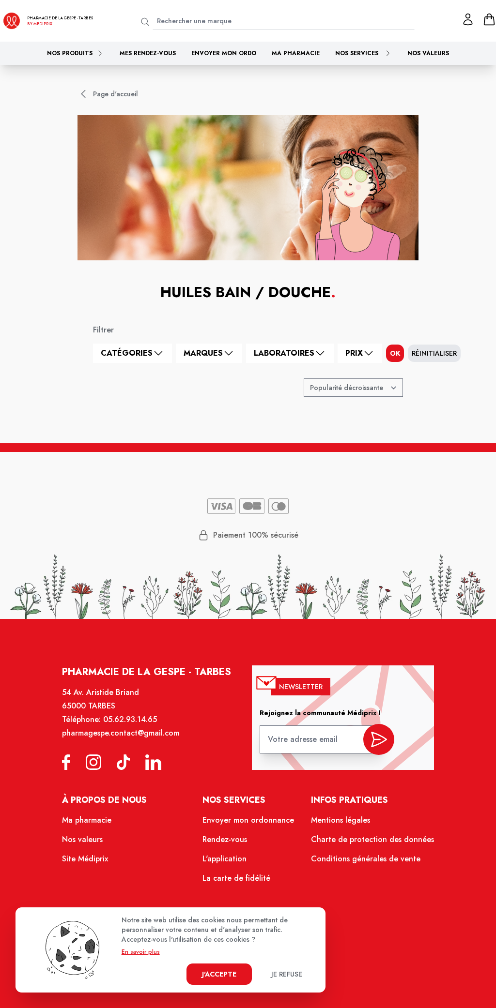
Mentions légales (340, 820)
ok (395, 353)
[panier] (489, 19)
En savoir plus (141, 952)
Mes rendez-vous (148, 53)
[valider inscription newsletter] (378, 739)
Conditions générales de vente (365, 858)
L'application (224, 858)
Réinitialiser (434, 353)
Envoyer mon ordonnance (248, 820)
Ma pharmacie (296, 53)
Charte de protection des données (372, 839)
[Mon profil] (468, 19)
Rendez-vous (224, 839)
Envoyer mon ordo (223, 53)
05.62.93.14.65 (130, 719)
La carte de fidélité (236, 878)
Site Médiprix (85, 858)
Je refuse (286, 974)
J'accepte (219, 974)
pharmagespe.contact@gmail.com (120, 732)
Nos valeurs (428, 53)
